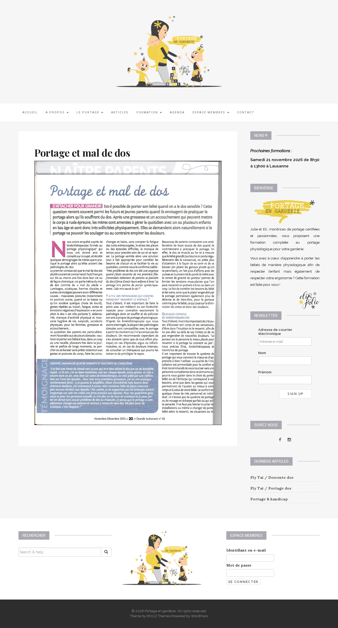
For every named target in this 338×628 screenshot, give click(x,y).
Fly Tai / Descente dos (271, 477)
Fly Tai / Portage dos (270, 488)
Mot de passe (238, 565)
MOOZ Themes (159, 616)
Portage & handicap (269, 499)
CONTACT (245, 112)
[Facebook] (281, 439)
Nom (262, 353)
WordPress (199, 616)
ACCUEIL (30, 112)
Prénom (264, 372)
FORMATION (148, 112)
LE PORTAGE (89, 112)
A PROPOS (56, 112)
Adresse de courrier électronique (275, 332)
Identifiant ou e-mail (246, 550)
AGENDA (177, 112)
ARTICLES (120, 112)
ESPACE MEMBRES (210, 112)
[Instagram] (289, 439)
